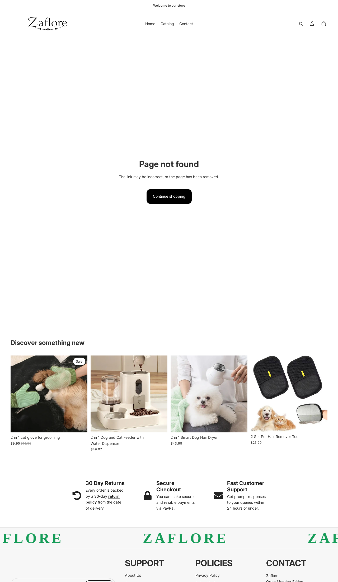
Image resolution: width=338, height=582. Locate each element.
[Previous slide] (18, 394)
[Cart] (324, 24)
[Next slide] (79, 394)
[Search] (301, 24)
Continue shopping (169, 196)
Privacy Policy (207, 575)
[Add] (159, 424)
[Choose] (79, 424)
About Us (133, 575)
